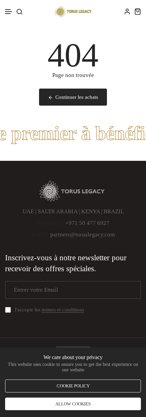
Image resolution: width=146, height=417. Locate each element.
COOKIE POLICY (73, 385)
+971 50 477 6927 (87, 223)
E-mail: (40, 234)
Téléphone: (50, 223)
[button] (9, 11)
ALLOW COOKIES (73, 403)
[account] (127, 11)
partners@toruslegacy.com (82, 234)
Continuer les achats (76, 97)
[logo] (73, 11)
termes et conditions (63, 309)
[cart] (137, 11)
